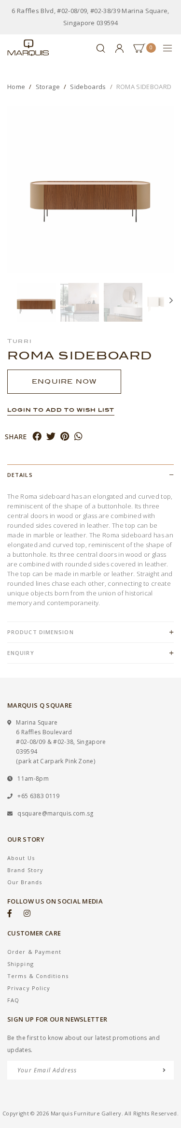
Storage (48, 86)
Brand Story (25, 870)
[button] (12, 302)
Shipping (20, 963)
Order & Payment (34, 951)
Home (16, 86)
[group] (36, 302)
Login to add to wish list (60, 410)
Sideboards (88, 86)
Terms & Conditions (38, 976)
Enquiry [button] (20, 652)
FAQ (13, 1000)
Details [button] (20, 474)
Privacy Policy (28, 988)
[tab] (90, 474)
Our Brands (24, 882)
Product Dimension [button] (40, 632)
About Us (21, 857)
